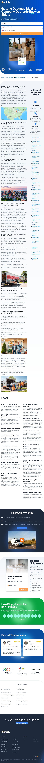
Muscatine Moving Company (36, 219)
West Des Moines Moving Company (35, 160)
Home (2, 77)
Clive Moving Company (35, 234)
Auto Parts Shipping (5, 739)
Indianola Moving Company (35, 238)
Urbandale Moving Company (36, 175)
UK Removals (4, 707)
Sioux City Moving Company (35, 157)
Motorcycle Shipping (6, 701)
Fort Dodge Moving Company (36, 205)
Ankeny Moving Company (35, 164)
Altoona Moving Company (35, 231)
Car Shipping (20, 698)
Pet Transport (4, 698)
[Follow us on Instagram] (35, 756)
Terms (35, 738)
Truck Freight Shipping (22, 701)
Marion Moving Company (35, 179)
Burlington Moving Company (36, 212)
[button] (29, 576)
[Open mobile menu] (42, 2)
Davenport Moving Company (36, 142)
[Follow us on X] (33, 756)
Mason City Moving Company (36, 194)
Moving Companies (9, 77)
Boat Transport (15, 751)
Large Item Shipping (21, 692)
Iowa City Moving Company (35, 149)
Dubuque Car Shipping (35, 248)
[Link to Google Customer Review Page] (8, 669)
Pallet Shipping (20, 695)
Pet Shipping (3, 744)
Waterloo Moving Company (35, 153)
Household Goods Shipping (7, 695)
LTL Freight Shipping (6, 692)
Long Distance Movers (22, 704)
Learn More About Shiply (21, 723)
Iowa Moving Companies (20, 77)
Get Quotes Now (21, 528)
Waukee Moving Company (35, 201)
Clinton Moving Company (35, 208)
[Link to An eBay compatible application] (22, 669)
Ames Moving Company (35, 168)
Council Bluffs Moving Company (35, 171)
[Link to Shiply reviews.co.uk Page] (36, 669)
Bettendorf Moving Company (36, 186)
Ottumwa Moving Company (35, 197)
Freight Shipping (20, 689)
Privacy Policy (36, 741)
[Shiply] (5, 2)
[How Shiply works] (22, 540)
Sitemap (35, 739)
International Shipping (6, 704)
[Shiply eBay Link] (37, 756)
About (24, 738)
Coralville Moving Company (35, 223)
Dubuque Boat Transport (35, 259)
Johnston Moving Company (35, 216)
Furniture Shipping (5, 689)
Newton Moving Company (35, 242)
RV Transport (3, 738)
